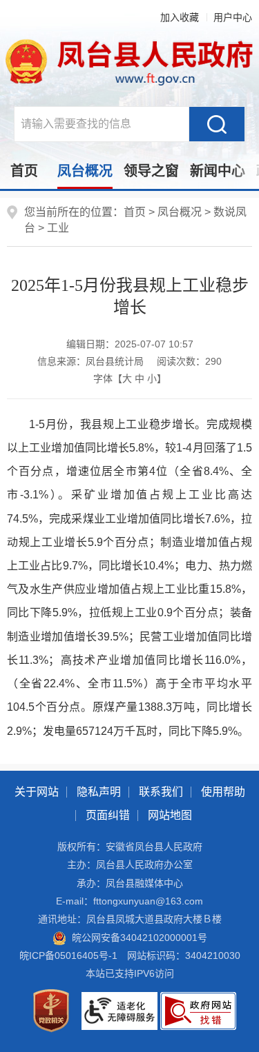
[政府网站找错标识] (198, 1009)
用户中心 (232, 17)
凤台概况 (85, 171)
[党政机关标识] (51, 1009)
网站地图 (170, 815)
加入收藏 (179, 17)
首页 (24, 171)
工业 (58, 228)
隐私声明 (99, 792)
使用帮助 (223, 792)
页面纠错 (108, 815)
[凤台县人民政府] (130, 61)
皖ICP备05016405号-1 (68, 955)
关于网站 (37, 792)
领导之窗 (151, 171)
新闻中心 (217, 171)
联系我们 (161, 792)
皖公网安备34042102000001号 (139, 937)
